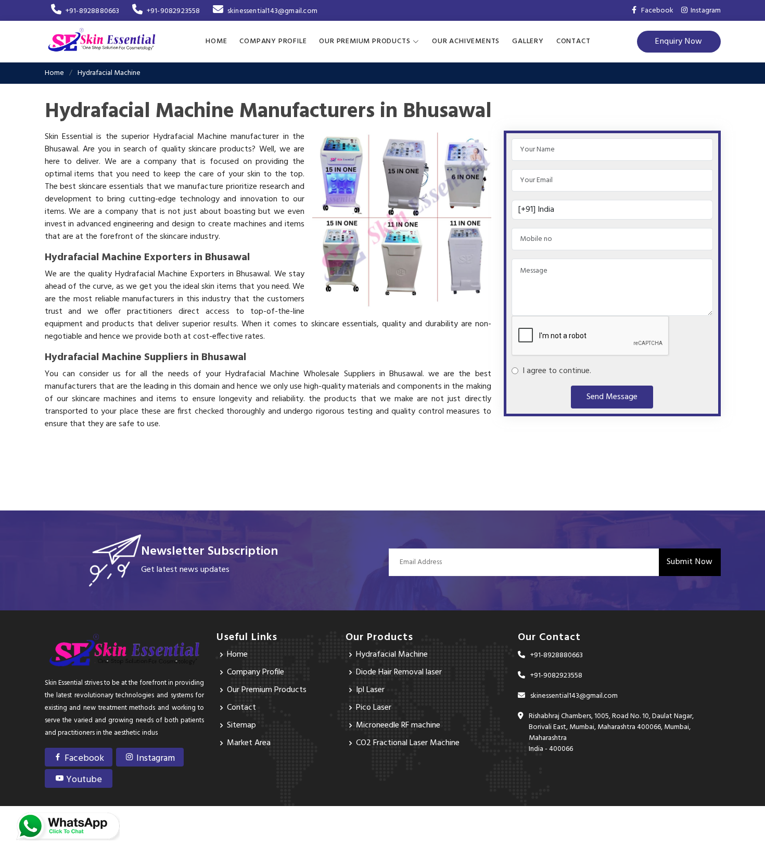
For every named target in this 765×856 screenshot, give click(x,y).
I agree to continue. (554, 371)
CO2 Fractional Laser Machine (408, 743)
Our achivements (466, 41)
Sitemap (241, 725)
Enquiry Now (679, 41)
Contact (573, 41)
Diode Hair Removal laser (399, 672)
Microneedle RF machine (398, 725)
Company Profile (273, 41)
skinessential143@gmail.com (272, 11)
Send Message (612, 397)
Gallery (528, 41)
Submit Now (690, 562)
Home (216, 41)
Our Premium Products (267, 690)
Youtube (83, 779)
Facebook (83, 758)
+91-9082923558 (173, 11)
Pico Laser (373, 708)
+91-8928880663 (93, 11)
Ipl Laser (370, 690)
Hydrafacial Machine (392, 654)
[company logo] (102, 41)
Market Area (249, 743)
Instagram (704, 11)
